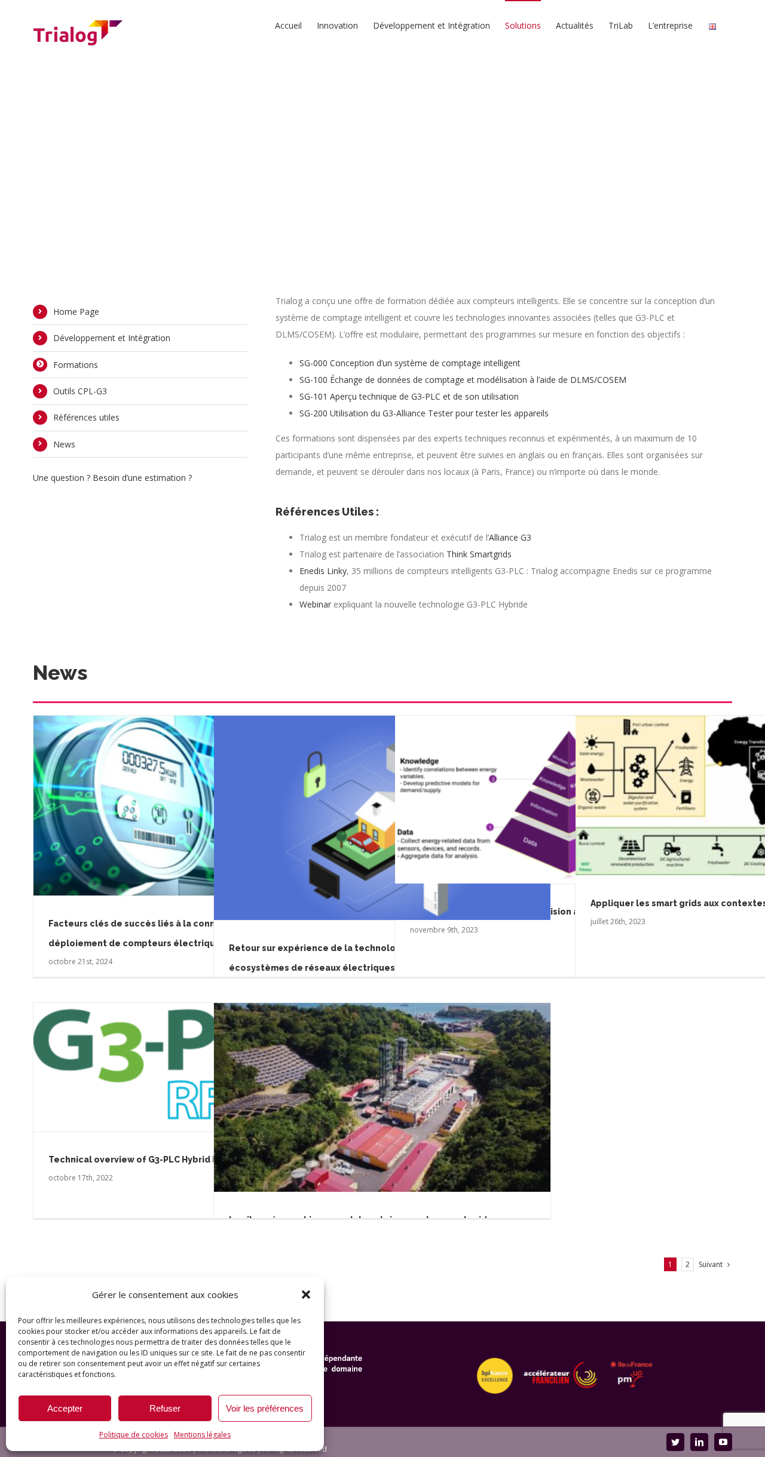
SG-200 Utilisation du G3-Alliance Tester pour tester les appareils (424, 413)
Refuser (164, 1408)
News (64, 444)
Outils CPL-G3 (80, 391)
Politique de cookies (133, 1435)
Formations (75, 364)
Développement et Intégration (111, 337)
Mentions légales (202, 1435)
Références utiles (86, 417)
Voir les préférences (265, 1408)
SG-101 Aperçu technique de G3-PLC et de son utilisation (409, 396)
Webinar (315, 604)
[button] (306, 1294)
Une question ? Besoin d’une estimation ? (112, 477)
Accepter (64, 1408)
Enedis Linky (323, 570)
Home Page (76, 311)
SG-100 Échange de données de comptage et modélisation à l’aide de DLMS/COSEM (462, 379)
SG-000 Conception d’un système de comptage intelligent (410, 363)
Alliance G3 (510, 537)
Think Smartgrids (479, 554)
